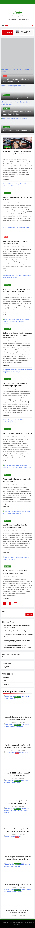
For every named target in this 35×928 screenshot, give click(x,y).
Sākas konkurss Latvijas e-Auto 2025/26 (17, 130)
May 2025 (6, 667)
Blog (4, 76)
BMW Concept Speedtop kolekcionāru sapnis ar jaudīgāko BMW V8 (25, 32)
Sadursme (7, 328)
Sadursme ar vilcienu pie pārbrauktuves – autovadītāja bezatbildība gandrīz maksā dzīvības (17, 335)
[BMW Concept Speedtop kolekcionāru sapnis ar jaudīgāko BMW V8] (17, 31)
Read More (6, 179)
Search (4, 611)
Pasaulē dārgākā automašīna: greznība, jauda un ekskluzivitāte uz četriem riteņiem (17, 859)
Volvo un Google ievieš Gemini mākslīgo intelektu (17, 631)
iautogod (6, 157)
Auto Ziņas (6, 94)
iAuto (17, 12)
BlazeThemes (17, 924)
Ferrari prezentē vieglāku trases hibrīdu (17, 98)
